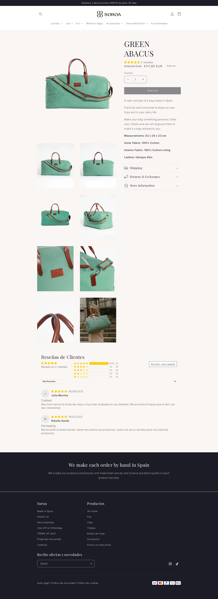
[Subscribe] (90, 563)
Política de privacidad (63, 583)
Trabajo (91, 528)
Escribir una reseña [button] (163, 364)
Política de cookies (87, 583)
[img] (59, 391)
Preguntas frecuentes (49, 539)
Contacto (42, 544)
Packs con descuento (99, 544)
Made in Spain (45, 511)
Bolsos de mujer (96, 533)
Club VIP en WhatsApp (49, 528)
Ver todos (92, 511)
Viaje (90, 522)
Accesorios (93, 539)
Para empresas (45, 522)
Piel (89, 516)
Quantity (128, 73)
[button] (40, 14)
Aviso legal (43, 583)
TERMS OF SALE (46, 533)
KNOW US (43, 516)
